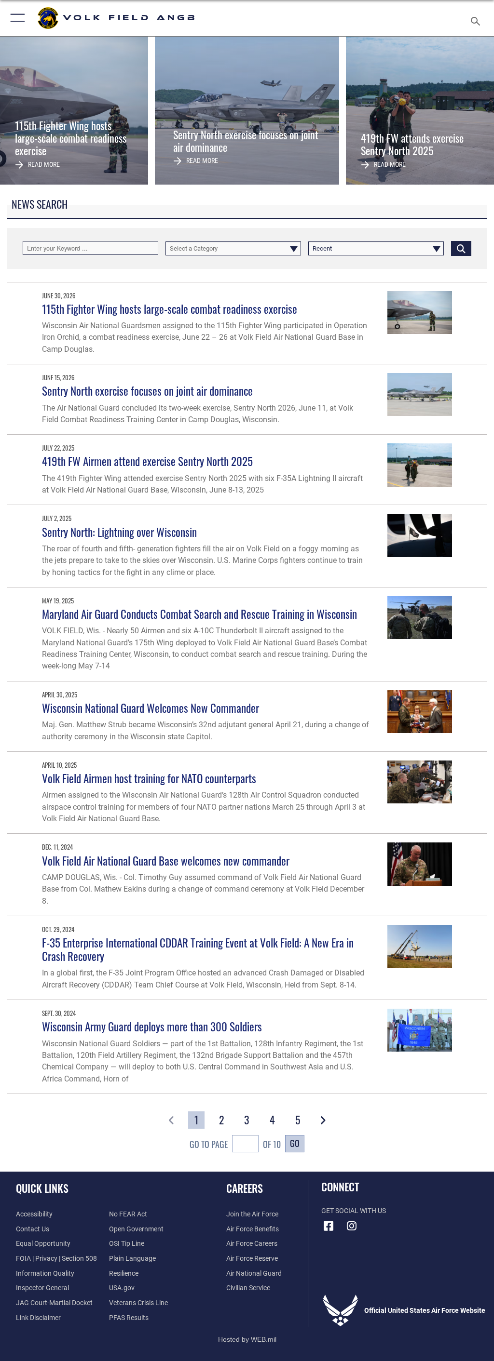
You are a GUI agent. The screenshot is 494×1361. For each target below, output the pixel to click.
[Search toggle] (477, 18)
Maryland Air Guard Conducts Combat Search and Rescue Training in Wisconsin (199, 613)
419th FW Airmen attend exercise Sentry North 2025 (147, 461)
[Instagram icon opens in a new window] (351, 1226)
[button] (15, 18)
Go (295, 1142)
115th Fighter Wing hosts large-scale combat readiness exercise (169, 308)
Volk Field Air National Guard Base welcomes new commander (165, 860)
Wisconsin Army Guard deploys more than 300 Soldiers (152, 1026)
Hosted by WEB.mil (247, 1339)
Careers (244, 1188)
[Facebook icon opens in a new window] (328, 1226)
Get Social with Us (353, 1211)
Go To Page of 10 (235, 1143)
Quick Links (42, 1188)
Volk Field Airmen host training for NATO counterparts (149, 778)
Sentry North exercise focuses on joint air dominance (147, 390)
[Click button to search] (461, 248)
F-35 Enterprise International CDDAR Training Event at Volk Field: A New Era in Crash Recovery (198, 949)
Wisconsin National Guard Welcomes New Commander (150, 707)
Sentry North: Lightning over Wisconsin (119, 531)
